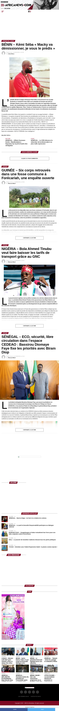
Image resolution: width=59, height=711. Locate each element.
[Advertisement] (29, 28)
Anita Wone (11, 53)
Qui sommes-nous (23, 696)
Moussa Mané (12, 183)
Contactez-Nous (36, 696)
